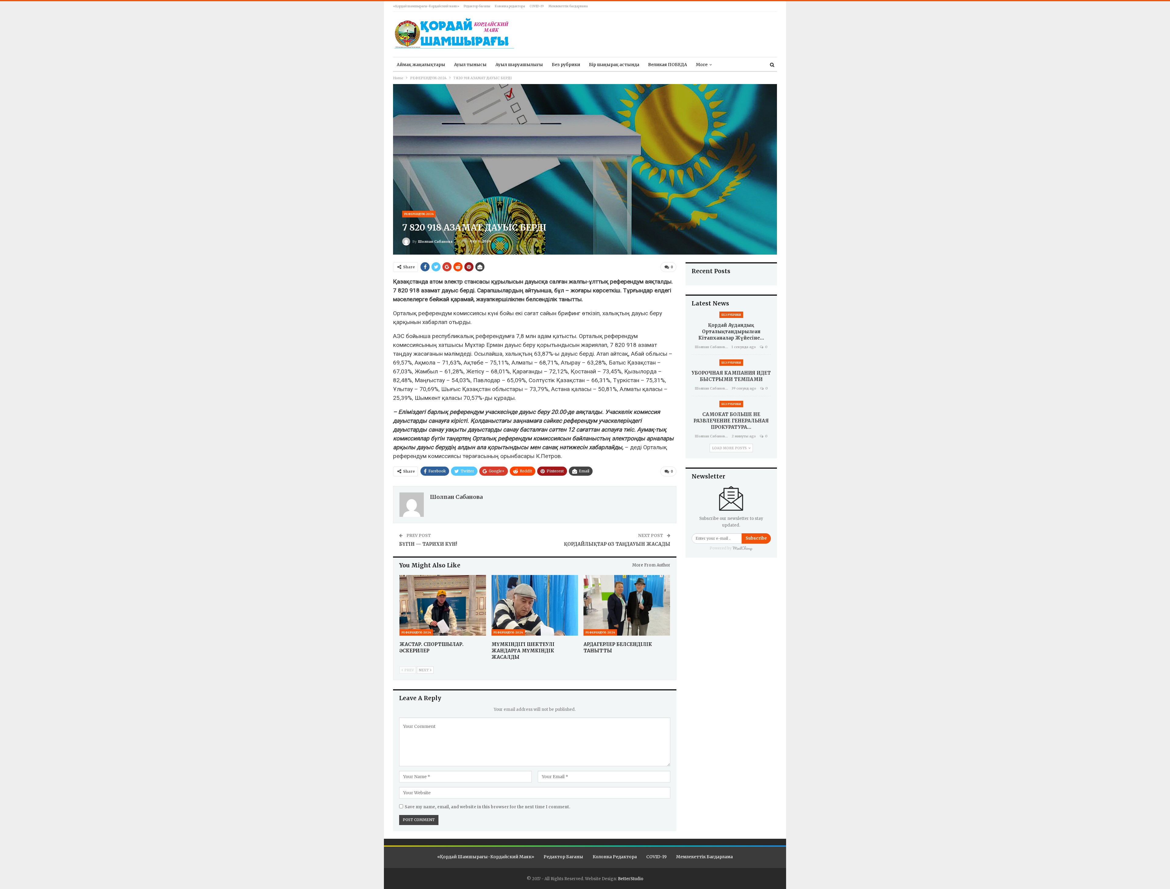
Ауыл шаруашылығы (519, 64)
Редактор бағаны (477, 6)
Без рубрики (566, 64)
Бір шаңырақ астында (614, 64)
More (701, 64)
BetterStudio (630, 878)
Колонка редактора (510, 6)
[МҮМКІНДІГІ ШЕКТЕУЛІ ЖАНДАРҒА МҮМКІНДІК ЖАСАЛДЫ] (534, 605)
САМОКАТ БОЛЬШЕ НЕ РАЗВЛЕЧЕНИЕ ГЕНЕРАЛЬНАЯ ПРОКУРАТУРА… (731, 420)
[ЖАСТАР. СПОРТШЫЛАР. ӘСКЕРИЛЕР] (442, 605)
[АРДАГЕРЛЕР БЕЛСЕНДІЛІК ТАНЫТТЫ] (626, 605)
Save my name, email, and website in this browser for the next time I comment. (487, 807)
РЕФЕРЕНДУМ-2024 (419, 214)
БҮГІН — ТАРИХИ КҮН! (428, 544)
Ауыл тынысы (470, 64)
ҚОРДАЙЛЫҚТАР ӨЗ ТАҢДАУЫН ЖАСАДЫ (617, 544)
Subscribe (756, 538)
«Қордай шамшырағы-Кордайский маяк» (426, 6)
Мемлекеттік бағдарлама (568, 6)
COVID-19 (537, 6)
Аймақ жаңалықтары (421, 64)
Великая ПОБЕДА (667, 64)
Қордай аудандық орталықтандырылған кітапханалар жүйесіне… (731, 331)
